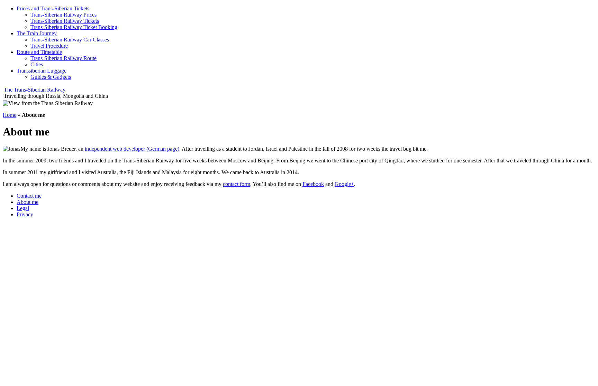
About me (27, 202)
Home (9, 115)
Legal (23, 208)
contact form (236, 184)
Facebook (313, 184)
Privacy (25, 214)
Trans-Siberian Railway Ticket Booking (73, 27)
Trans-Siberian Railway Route (63, 58)
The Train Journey (37, 33)
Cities (36, 64)
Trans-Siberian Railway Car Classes (69, 40)
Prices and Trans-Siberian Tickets (53, 8)
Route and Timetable (39, 52)
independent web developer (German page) (132, 149)
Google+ (344, 184)
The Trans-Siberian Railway (34, 90)
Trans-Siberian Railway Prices (63, 15)
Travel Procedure (49, 46)
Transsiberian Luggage (41, 71)
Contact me (29, 196)
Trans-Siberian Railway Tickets (64, 21)
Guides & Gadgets (50, 77)
